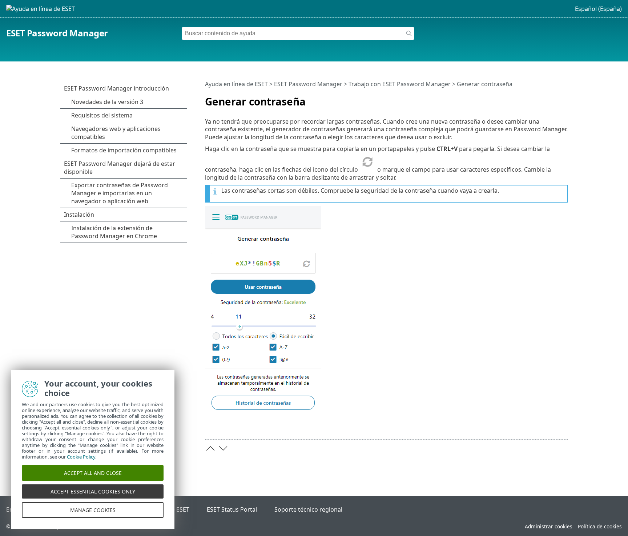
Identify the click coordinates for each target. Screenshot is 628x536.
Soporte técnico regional (308, 509)
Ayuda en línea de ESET (236, 84)
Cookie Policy (81, 456)
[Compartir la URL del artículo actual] (553, 99)
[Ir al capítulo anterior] (210, 448)
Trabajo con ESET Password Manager (400, 84)
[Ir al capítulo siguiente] (223, 448)
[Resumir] (564, 99)
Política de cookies (600, 526)
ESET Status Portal (232, 509)
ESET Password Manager (57, 33)
